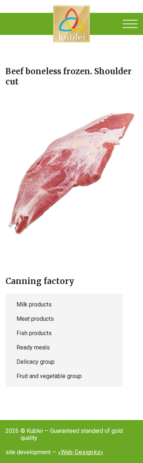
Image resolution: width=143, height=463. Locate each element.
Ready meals (33, 347)
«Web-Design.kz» (80, 452)
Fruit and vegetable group (49, 376)
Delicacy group (35, 361)
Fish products (34, 333)
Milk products (34, 304)
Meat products (35, 318)
